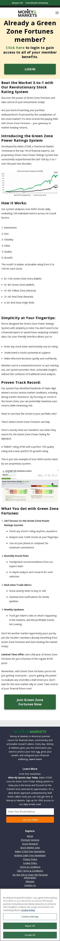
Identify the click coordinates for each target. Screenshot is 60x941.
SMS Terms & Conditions (30, 870)
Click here (15, 47)
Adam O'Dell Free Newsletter (30, 851)
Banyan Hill (17, 3)
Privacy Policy (30, 859)
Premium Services (30, 839)
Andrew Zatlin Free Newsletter (30, 855)
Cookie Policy (30, 863)
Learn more (35, 759)
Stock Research (30, 843)
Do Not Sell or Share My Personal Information (30, 876)
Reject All (30, 925)
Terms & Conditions (30, 866)
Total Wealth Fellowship (36, 3)
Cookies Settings (30, 916)
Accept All (30, 934)
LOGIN (30, 69)
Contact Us (30, 885)
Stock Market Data (30, 847)
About (30, 836)
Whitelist (30, 881)
